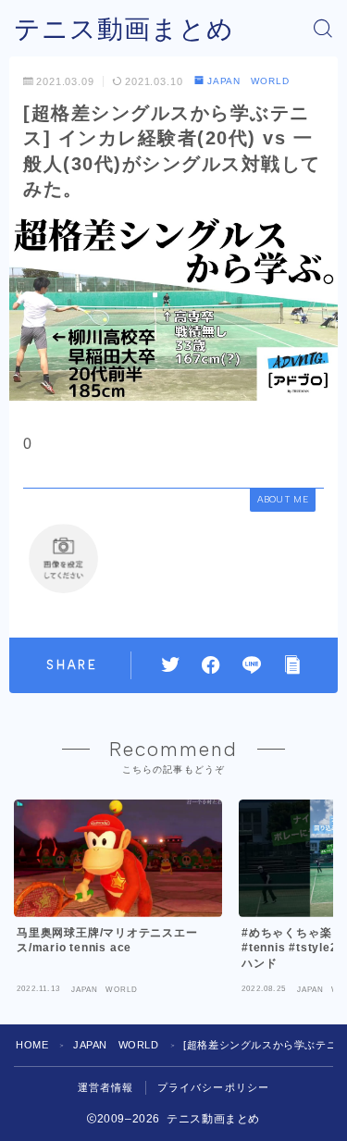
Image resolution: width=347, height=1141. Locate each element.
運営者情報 (106, 1087)
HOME (32, 1044)
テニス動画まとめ (124, 29)
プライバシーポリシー (213, 1087)
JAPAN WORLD (248, 81)
